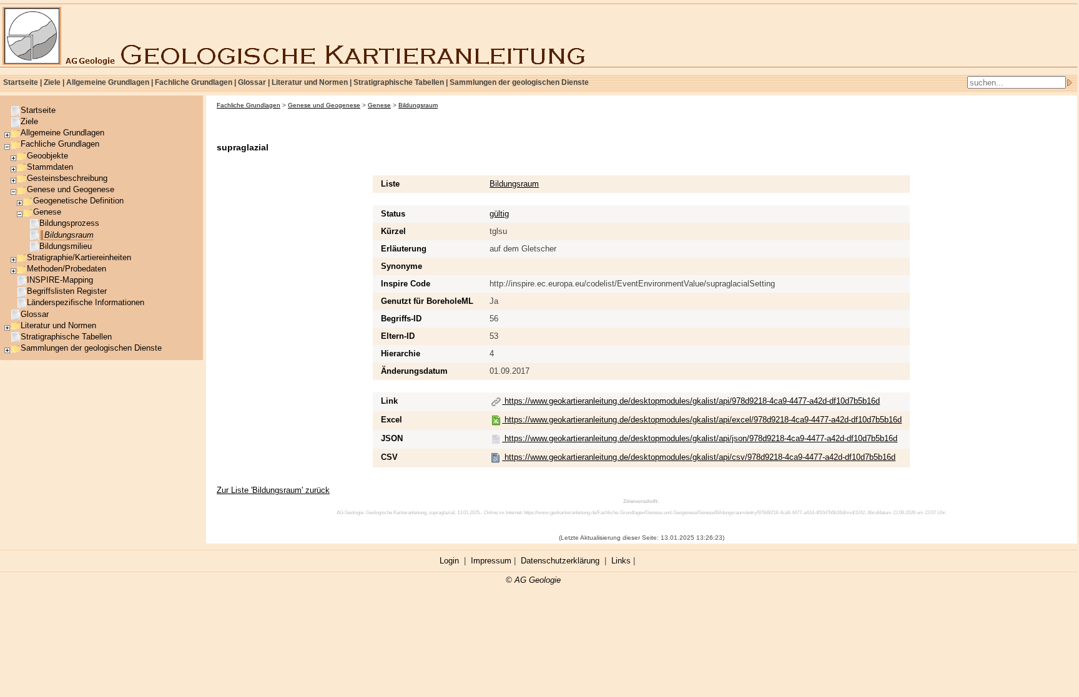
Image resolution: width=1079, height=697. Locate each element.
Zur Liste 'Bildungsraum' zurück (273, 490)
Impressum (491, 560)
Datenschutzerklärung (560, 560)
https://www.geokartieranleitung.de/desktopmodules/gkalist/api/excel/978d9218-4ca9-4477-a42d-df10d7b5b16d (702, 419)
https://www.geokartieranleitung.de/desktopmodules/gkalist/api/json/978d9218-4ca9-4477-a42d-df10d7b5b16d (699, 438)
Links (621, 560)
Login (449, 560)
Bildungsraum (514, 183)
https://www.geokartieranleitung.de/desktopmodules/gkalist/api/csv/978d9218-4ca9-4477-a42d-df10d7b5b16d (698, 457)
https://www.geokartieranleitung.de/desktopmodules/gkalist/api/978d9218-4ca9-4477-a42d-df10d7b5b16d (691, 401)
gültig (499, 213)
